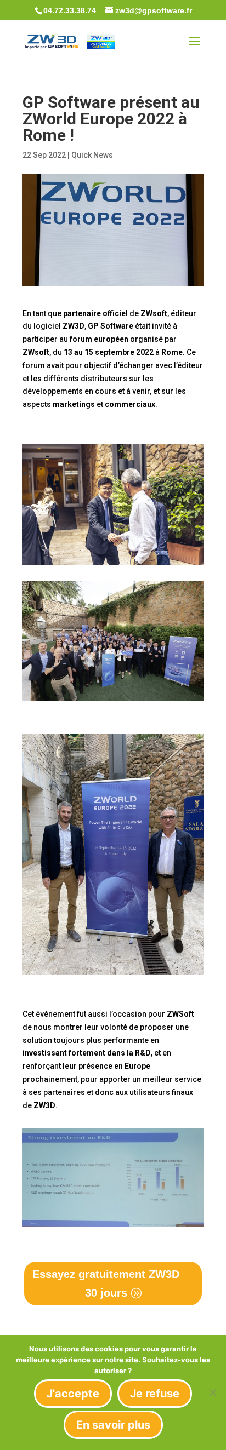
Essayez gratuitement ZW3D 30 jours (105, 1283)
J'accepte (73, 1393)
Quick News (92, 155)
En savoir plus (113, 1424)
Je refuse (154, 1393)
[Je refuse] (212, 1392)
